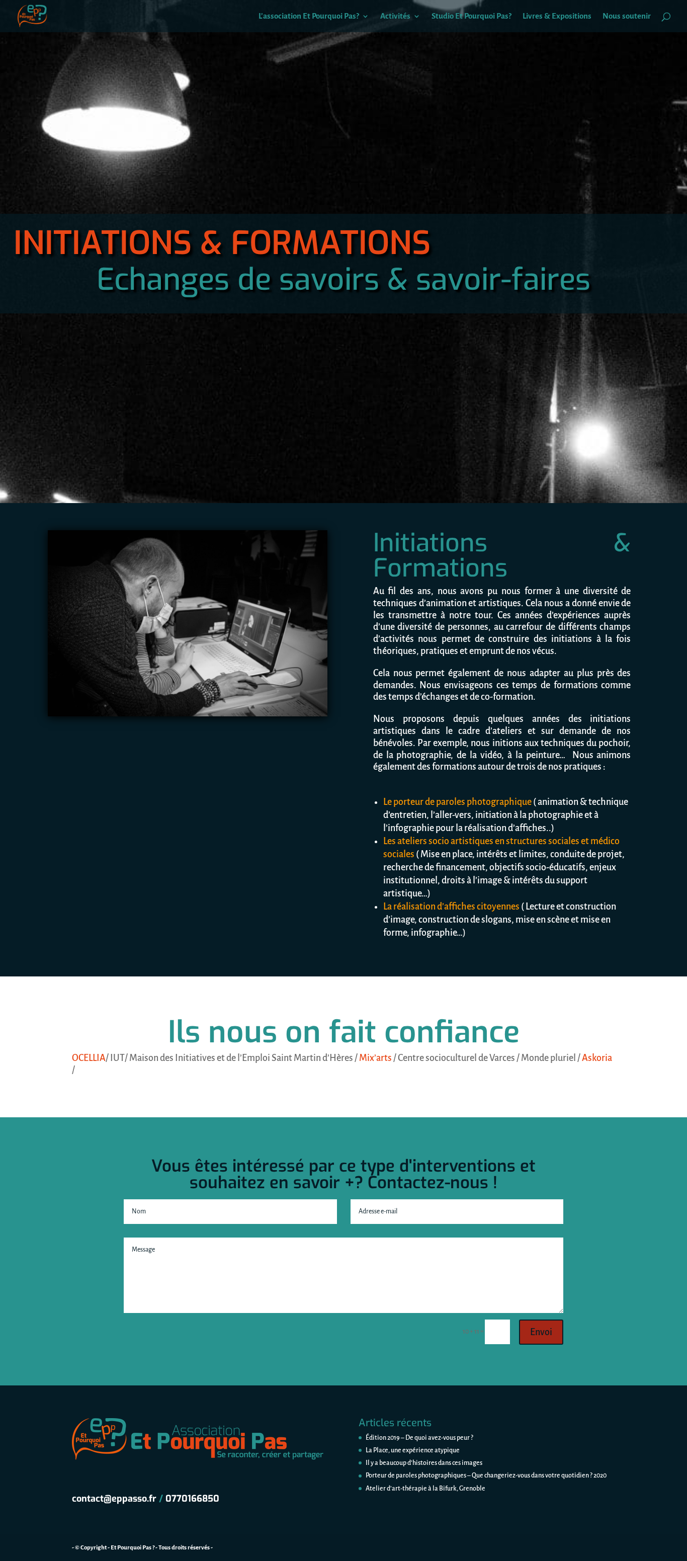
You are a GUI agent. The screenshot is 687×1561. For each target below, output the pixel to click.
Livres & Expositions (557, 16)
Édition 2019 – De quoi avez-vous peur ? (419, 1437)
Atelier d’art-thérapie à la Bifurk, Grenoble (425, 1488)
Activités (395, 16)
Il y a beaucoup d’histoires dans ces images (424, 1462)
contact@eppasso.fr (114, 1499)
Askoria (597, 1058)
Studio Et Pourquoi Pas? (471, 16)
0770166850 (192, 1499)
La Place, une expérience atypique (413, 1450)
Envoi (541, 1332)
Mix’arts (375, 1058)
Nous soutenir (627, 16)
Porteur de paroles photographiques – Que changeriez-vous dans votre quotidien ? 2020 (486, 1475)
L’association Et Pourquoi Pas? (309, 16)
